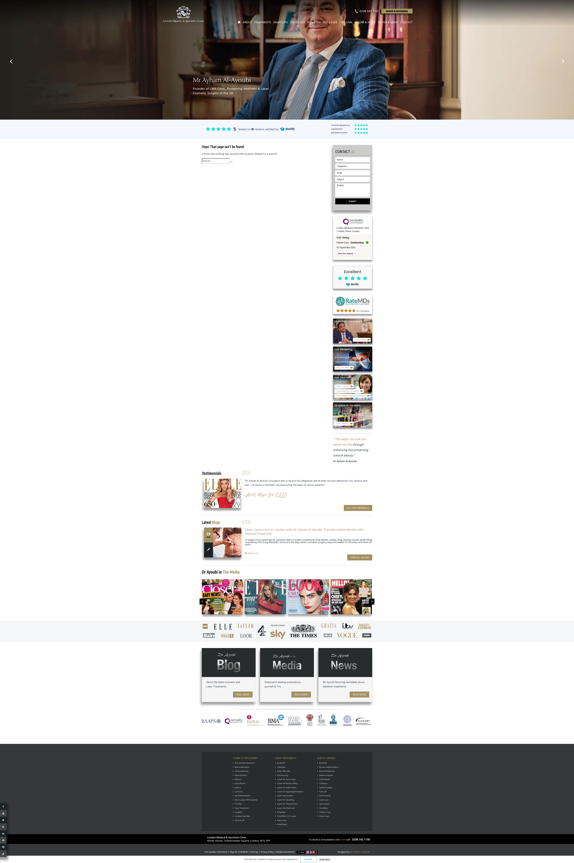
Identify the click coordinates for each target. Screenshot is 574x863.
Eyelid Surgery (325, 787)
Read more (252, 553)
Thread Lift (240, 820)
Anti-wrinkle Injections (245, 762)
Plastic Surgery (342, 386)
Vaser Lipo (282, 820)
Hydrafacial (240, 783)
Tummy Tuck (324, 812)
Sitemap (254, 851)
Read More (243, 694)
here (343, 839)
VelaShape (282, 824)
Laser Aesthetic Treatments (347, 391)
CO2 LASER (330, 22)
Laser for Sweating (285, 799)
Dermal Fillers (241, 775)
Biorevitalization (242, 767)
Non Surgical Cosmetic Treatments (351, 396)
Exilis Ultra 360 (283, 771)
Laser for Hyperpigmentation (290, 791)
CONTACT (406, 22)
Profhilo (238, 803)
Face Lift (323, 791)
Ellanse (238, 779)
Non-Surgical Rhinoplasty (246, 799)
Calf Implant (324, 779)
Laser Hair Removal (286, 808)
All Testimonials (358, 508)
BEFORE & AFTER (365, 22)
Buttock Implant (326, 775)
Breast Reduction (327, 771)
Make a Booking (397, 11)
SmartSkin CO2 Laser (286, 816)
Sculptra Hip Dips (242, 816)
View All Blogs (359, 557)
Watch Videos (360, 340)
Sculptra (238, 812)
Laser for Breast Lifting (287, 783)
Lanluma (239, 791)
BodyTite (281, 762)
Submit (353, 201)
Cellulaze (281, 767)
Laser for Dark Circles (287, 787)
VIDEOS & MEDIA (388, 22)
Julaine (238, 787)
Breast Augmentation (328, 767)
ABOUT (247, 22)
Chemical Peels (242, 771)
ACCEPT (308, 859)
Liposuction (324, 803)
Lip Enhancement (242, 795)
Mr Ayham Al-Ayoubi (360, 851)
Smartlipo (281, 812)
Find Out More (342, 368)
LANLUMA (345, 22)
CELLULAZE (297, 22)
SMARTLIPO (280, 22)
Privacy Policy (267, 851)
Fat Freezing (282, 775)
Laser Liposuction (285, 795)
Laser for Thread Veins (287, 803)
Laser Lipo (324, 799)
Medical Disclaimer (285, 851)
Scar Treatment (242, 808)
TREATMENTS (262, 22)
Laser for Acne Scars (286, 779)
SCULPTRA (314, 22)
